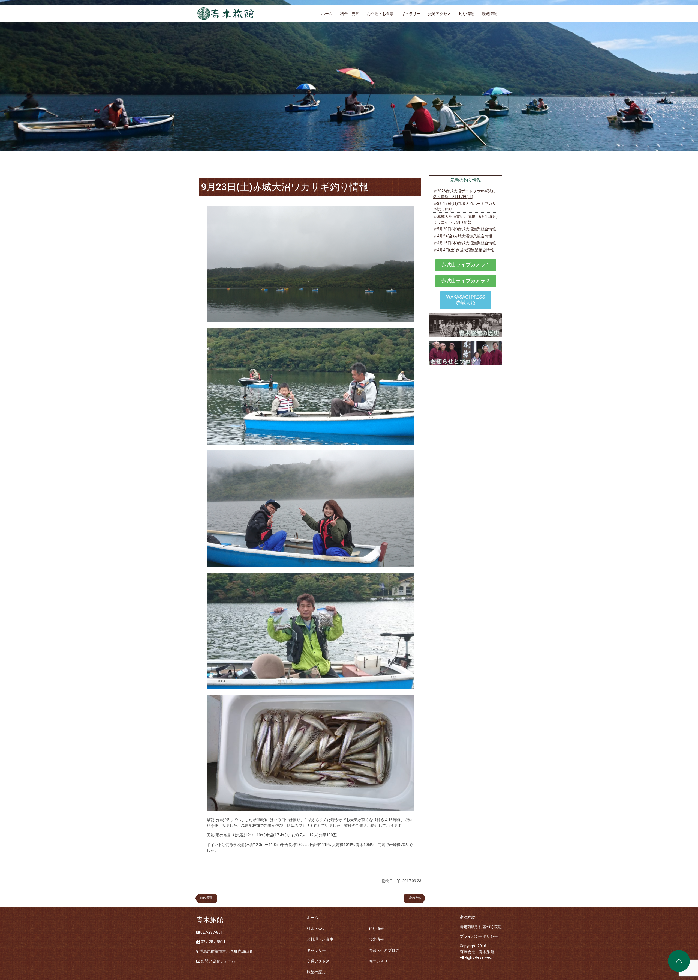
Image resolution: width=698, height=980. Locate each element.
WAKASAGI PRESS (465, 300)
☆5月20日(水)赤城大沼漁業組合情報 (464, 229)
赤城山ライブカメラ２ (465, 281)
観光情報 (489, 13)
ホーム (327, 13)
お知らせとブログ (384, 950)
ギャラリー (410, 13)
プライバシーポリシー (479, 936)
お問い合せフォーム (218, 961)
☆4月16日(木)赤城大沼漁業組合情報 (464, 243)
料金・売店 (349, 13)
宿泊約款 (467, 917)
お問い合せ (378, 961)
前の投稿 (206, 897)
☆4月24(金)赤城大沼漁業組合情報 (462, 236)
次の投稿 (416, 898)
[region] (349, 75)
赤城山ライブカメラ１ (465, 264)
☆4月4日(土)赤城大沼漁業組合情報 (463, 250)
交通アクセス (439, 13)
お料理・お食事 (380, 13)
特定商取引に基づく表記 (481, 927)
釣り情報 (466, 13)
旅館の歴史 (316, 972)
